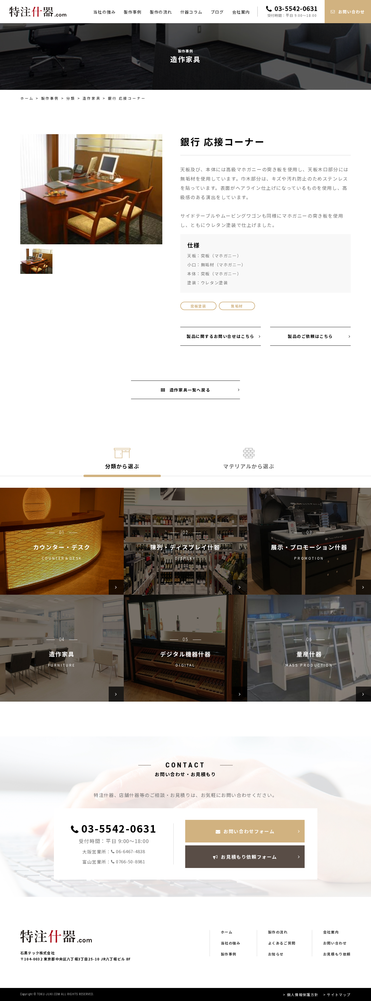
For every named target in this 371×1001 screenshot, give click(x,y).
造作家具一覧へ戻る (189, 390)
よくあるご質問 (282, 943)
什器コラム (191, 12)
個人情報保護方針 (302, 994)
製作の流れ (161, 12)
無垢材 (237, 305)
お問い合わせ (335, 943)
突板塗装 (198, 305)
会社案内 (241, 12)
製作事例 (133, 12)
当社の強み (104, 12)
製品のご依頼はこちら (310, 336)
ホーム (27, 98)
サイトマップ (339, 994)
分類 (70, 98)
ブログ (217, 12)
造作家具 (92, 98)
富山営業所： (113, 861)
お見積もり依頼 (337, 954)
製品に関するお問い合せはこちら (220, 336)
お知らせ (276, 954)
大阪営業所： (113, 851)
